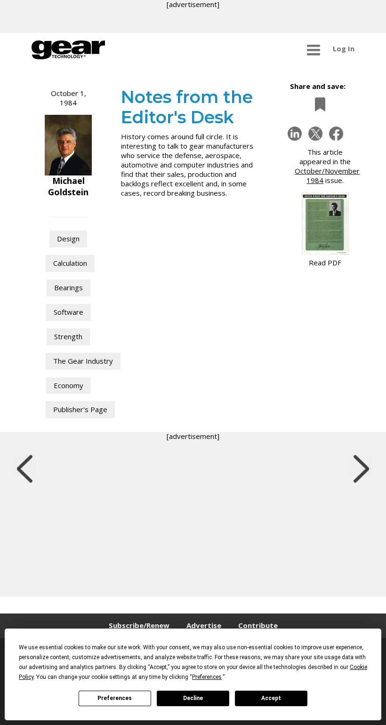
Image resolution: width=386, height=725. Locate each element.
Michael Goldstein (68, 186)
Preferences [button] (207, 677)
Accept (271, 698)
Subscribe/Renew (139, 625)
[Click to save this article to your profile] (317, 104)
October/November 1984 (327, 175)
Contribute (258, 625)
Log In (343, 48)
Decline (193, 698)
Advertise (203, 625)
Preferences (114, 698)
